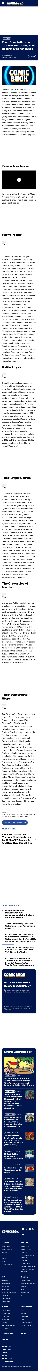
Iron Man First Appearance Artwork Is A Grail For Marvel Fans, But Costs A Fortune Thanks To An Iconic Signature (19, 961)
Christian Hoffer (8, 55)
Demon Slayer (7, 1316)
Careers (5, 1355)
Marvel (4, 1252)
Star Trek (24, 1319)
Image (4, 1258)
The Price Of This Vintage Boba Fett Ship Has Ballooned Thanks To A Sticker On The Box (19, 949)
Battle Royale (6, 814)
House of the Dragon (9, 1292)
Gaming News (26, 1280)
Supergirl (24, 1252)
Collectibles (10, 1075)
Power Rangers (26, 1322)
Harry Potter (16, 814)
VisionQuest (6, 1301)
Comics (7, 1133)
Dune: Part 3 (25, 1263)
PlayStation (25, 1292)
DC (3, 1255)
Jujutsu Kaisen (7, 1319)
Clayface (24, 1260)
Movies (24, 1243)
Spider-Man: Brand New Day (27, 1256)
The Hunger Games (22, 816)
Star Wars (24, 1316)
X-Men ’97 (5, 1289)
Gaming (25, 1277)
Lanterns (5, 1295)
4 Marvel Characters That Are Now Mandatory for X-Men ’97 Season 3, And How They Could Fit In (17, 838)
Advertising (6, 1349)
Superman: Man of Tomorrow (27, 1270)
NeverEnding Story (27, 814)
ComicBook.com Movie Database (16, 292)
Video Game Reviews (28, 1283)
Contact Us (6, 1346)
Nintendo (24, 1286)
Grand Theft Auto (27, 1325)
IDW (3, 1261)
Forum (5, 1339)
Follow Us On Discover (14, 822)
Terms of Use (14, 1008)
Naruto (4, 1322)
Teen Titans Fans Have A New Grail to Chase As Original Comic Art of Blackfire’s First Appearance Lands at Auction (13, 1101)
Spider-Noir (6, 1286)
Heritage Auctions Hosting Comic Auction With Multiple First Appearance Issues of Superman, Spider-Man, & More (19, 1081)
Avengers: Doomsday (28, 1266)
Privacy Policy (8, 1009)
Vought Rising (6, 1298)
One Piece (5, 1328)
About (4, 1352)
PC (22, 1295)
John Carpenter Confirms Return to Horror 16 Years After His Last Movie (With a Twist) (13, 1140)
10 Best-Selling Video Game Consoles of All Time (13, 1156)
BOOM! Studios (7, 1264)
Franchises (26, 1307)
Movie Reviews (26, 1249)
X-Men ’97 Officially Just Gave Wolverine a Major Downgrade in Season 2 (20, 926)
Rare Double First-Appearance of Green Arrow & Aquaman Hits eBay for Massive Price (13, 1122)
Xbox (23, 1289)
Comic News (6, 1246)
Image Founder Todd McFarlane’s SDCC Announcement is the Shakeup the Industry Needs (19, 913)
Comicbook (6, 38)
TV (3, 1277)
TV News (5, 1280)
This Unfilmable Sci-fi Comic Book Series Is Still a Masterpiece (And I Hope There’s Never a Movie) (13, 1186)
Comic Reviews (7, 1249)
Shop (23, 1333)
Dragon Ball (6, 1313)
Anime (5, 1307)
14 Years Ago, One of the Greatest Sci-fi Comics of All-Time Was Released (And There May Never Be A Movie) (13, 1206)
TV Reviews (6, 1283)
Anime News (6, 1310)
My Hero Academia (8, 1325)
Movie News (25, 1246)
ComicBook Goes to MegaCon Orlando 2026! (13, 1170)
